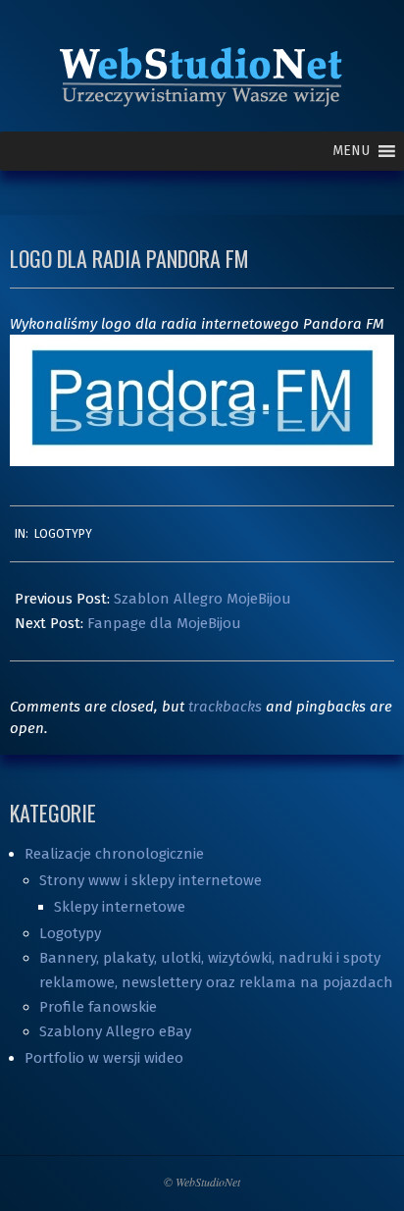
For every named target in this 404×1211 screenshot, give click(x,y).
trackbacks (225, 706)
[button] (351, 151)
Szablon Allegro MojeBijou (202, 598)
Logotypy (63, 534)
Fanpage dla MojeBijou (164, 623)
